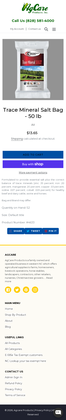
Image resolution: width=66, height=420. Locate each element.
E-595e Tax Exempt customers (23, 355)
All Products (12, 343)
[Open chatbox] (58, 413)
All (33, 124)
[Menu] (54, 29)
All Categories (13, 349)
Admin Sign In (13, 377)
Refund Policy (13, 383)
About (8, 320)
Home (9, 308)
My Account (18, 28)
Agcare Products (23, 410)
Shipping (17, 138)
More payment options (33, 172)
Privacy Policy (13, 389)
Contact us (34, 28)
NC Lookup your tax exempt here (25, 361)
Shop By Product (15, 314)
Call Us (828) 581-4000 (33, 21)
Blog (8, 326)
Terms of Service (15, 395)
